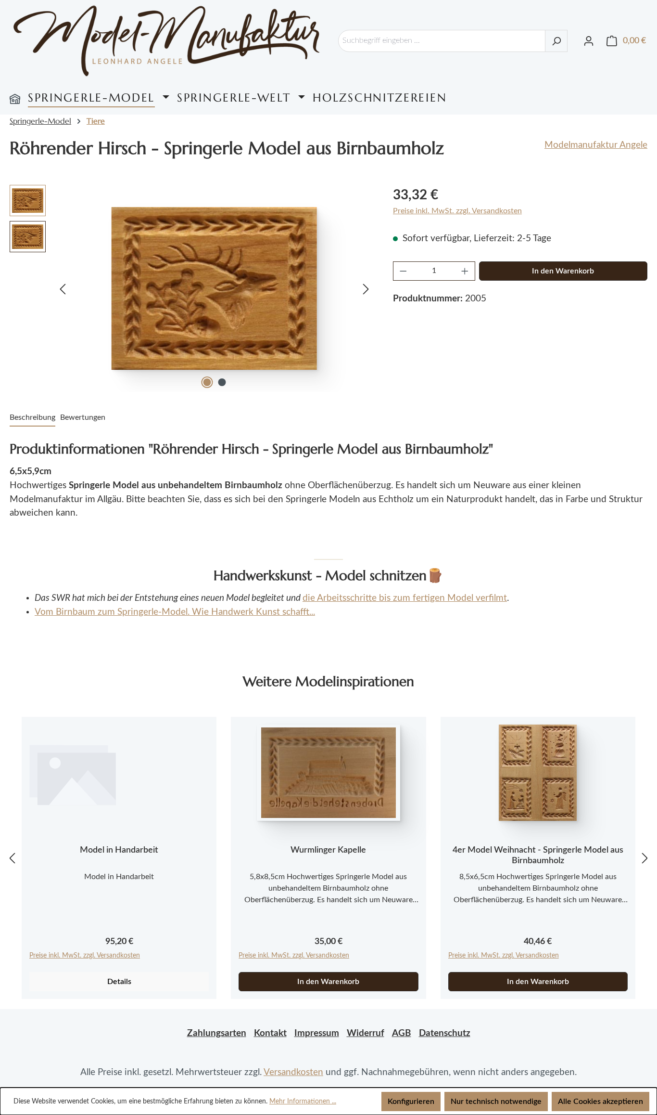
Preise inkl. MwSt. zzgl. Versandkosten (457, 211)
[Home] (15, 97)
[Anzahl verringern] (403, 271)
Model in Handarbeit (119, 850)
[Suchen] (556, 41)
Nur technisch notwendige (496, 1101)
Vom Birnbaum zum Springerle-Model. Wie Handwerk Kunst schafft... (175, 612)
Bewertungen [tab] (82, 417)
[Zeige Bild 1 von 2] (207, 382)
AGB (401, 1033)
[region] (191, 288)
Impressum (316, 1033)
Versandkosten (293, 1072)
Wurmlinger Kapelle (328, 850)
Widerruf (365, 1033)
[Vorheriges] (62, 288)
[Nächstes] (366, 288)
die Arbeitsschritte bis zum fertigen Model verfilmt (405, 598)
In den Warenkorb (563, 271)
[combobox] (441, 41)
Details (119, 981)
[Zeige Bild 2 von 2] (222, 382)
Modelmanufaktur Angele (595, 145)
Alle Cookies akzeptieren (600, 1101)
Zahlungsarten (216, 1033)
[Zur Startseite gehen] (167, 40)
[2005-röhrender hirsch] (214, 288)
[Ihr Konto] (588, 41)
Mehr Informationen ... (302, 1101)
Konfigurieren (411, 1101)
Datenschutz (444, 1033)
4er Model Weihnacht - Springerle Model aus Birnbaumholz (538, 855)
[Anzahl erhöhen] (465, 271)
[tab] (32, 418)
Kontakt (270, 1033)
